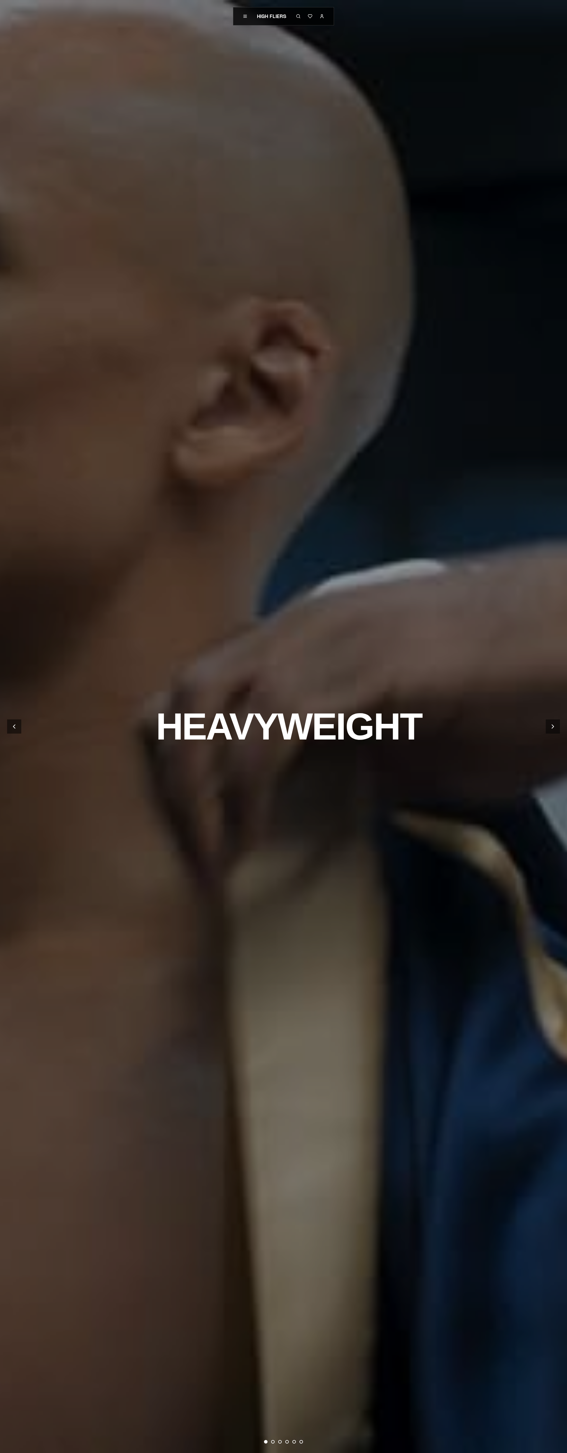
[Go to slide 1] (266, 1442)
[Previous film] (14, 726)
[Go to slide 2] (273, 1442)
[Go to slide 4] (287, 1442)
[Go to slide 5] (294, 1442)
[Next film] (553, 726)
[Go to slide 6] (301, 1442)
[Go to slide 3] (280, 1442)
